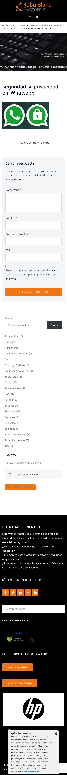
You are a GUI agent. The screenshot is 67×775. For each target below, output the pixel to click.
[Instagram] (28, 592)
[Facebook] (5, 592)
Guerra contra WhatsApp (34, 142)
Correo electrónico (17, 234)
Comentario (13, 190)
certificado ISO (17, 667)
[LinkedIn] (35, 592)
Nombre (11, 218)
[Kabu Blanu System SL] (33, 7)
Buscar (9, 318)
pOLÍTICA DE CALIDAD (20, 683)
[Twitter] (13, 592)
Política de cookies (31, 771)
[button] (37, 17)
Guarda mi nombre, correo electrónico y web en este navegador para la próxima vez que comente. (32, 274)
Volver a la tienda (20, 487)
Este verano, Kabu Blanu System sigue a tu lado (30, 533)
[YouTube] (20, 592)
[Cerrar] (56, 733)
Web (8, 250)
